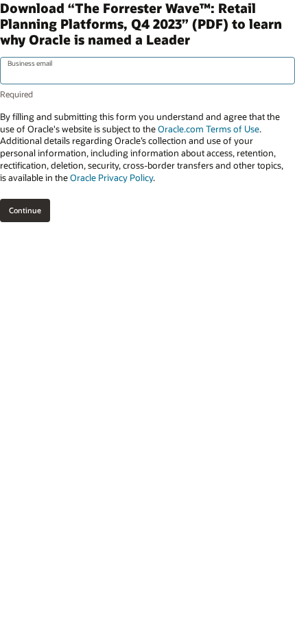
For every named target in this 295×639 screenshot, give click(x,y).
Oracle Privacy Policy (111, 177)
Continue (25, 210)
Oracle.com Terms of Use (208, 128)
